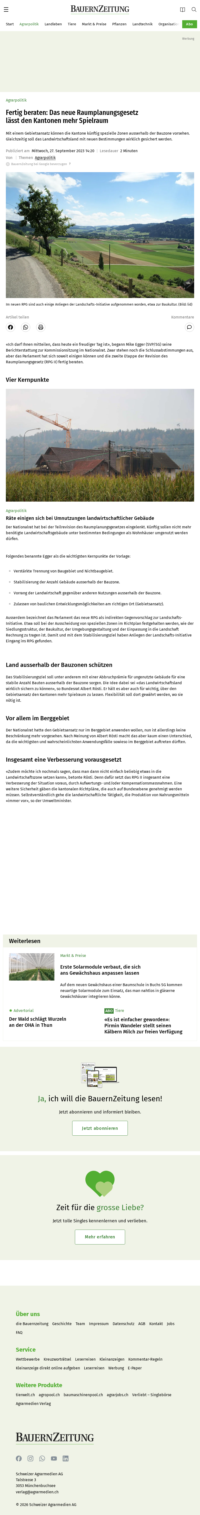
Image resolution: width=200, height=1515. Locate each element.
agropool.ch (49, 1395)
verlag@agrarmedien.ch (37, 1492)
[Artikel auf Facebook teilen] (10, 327)
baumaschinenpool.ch (83, 1395)
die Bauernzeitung (32, 1323)
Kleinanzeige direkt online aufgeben (48, 1368)
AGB (141, 1323)
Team (80, 1323)
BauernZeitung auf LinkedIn (66, 1458)
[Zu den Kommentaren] (189, 327)
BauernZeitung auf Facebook (19, 1458)
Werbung (116, 1368)
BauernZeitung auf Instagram (30, 1458)
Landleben (53, 24)
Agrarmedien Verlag (33, 1403)
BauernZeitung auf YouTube (54, 1458)
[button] (6, 9)
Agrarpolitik (29, 24)
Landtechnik (142, 24)
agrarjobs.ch (117, 1395)
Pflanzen (119, 24)
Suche (196, 9)
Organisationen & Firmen (179, 24)
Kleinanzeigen (112, 1359)
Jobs (170, 1323)
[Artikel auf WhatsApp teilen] (25, 327)
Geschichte (62, 1323)
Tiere (72, 24)
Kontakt (156, 1323)
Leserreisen (85, 1359)
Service (26, 1350)
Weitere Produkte (39, 1385)
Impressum (99, 1323)
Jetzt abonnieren (100, 1128)
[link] (125, 970)
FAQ (19, 1332)
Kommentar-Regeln (145, 1359)
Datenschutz (123, 1323)
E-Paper (184, 9)
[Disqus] (100, 868)
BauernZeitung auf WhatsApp (42, 1458)
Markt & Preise (94, 24)
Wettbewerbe (28, 1359)
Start (10, 24)
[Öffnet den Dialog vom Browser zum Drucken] (40, 327)
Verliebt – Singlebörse (151, 1395)
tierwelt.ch (25, 1395)
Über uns (28, 1314)
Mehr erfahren (100, 1237)
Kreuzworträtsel (57, 1359)
